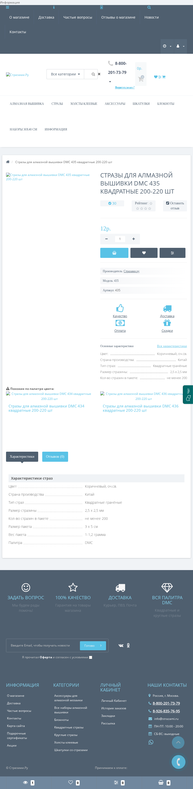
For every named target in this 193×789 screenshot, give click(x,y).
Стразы (57, 104)
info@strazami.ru (166, 719)
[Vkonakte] (119, 644)
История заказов (113, 708)
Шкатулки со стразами (71, 750)
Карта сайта (16, 726)
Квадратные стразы (68, 727)
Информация (56, 129)
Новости (151, 17)
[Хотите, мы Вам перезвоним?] (178, 762)
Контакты (18, 31)
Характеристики (22, 456)
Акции (12, 745)
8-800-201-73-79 (166, 703)
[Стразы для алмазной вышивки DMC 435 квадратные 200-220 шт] (49, 177)
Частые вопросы (77, 17)
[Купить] (114, 253)
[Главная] (8, 162)
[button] (188, 394)
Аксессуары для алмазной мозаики (68, 697)
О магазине (19, 17)
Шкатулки (141, 104)
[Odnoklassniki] (127, 644)
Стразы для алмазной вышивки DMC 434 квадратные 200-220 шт (46, 408)
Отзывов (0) (55, 456)
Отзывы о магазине (118, 17)
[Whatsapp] (151, 741)
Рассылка (108, 723)
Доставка (46, 17)
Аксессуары (115, 104)
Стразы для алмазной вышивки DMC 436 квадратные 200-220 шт (141, 408)
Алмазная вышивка (27, 104)
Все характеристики (172, 346)
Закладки (108, 716)
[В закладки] (144, 253)
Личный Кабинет (114, 701)
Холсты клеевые (83, 104)
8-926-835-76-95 (166, 711)
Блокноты (165, 104)
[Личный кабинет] (180, 46)
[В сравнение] (173, 253)
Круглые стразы (65, 735)
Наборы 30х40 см (23, 129)
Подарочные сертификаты (17, 735)
